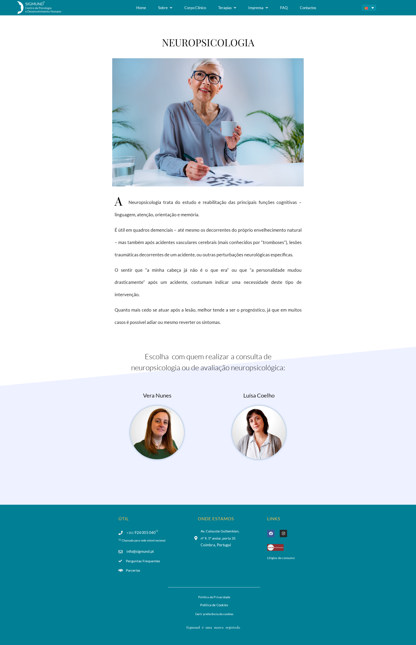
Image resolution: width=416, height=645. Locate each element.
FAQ (284, 7)
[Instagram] (283, 533)
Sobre (163, 7)
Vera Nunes (157, 395)
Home (141, 7)
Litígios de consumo (281, 558)
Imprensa (255, 7)
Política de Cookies (214, 605)
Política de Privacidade (214, 597)
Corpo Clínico (195, 7)
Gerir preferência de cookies (214, 614)
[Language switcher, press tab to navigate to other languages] (369, 7)
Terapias (225, 7)
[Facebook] (271, 533)
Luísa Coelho (259, 395)
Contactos (308, 7)
